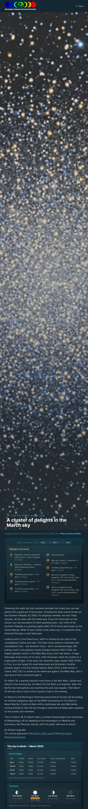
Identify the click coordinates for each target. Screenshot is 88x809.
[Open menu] (79, 6)
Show (68, 542)
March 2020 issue (43, 733)
